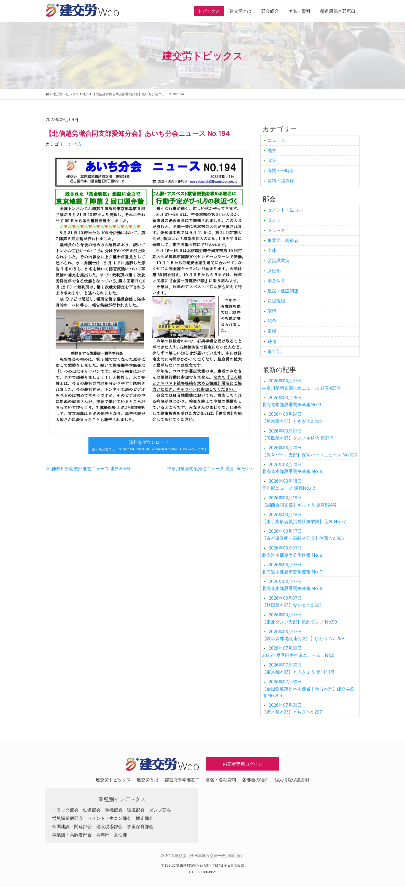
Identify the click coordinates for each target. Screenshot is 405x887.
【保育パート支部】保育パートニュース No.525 (309, 451)
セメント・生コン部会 (109, 818)
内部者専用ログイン (243, 764)
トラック (276, 230)
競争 (272, 321)
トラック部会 (65, 810)
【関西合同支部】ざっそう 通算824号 (299, 501)
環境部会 (136, 810)
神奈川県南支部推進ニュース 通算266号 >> (209, 469)
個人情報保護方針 (292, 780)
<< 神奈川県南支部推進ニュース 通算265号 (88, 469)
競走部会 (144, 818)
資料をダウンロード (149, 445)
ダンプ (274, 220)
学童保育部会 (140, 826)
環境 (272, 311)
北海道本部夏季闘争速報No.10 (292, 401)
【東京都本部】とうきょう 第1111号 (298, 668)
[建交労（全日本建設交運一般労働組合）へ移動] (47, 94)
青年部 (274, 351)
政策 (272, 160)
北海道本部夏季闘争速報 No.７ (292, 568)
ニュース (276, 140)
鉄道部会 (92, 810)
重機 (272, 331)
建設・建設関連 (283, 291)
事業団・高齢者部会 (72, 835)
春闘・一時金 (281, 170)
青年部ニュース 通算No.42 (288, 484)
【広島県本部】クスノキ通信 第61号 (298, 434)
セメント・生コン (285, 210)
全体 (272, 250)
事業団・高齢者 (283, 240)
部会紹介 (270, 11)
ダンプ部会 (160, 810)
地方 (77, 144)
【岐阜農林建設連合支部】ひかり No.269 (303, 635)
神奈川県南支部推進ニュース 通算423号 (301, 384)
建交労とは (240, 11)
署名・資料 (299, 11)
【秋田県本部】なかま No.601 (292, 601)
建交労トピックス (113, 780)
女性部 (274, 271)
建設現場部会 (109, 826)
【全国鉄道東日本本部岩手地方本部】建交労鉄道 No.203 (308, 688)
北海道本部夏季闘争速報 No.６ (292, 585)
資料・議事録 (281, 181)
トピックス (209, 11)
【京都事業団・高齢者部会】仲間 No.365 (303, 534)
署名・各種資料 (221, 780)
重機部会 (114, 810)
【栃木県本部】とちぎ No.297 (292, 708)
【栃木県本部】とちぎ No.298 (292, 417)
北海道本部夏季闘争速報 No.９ (292, 468)
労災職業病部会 (67, 818)
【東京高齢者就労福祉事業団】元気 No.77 (304, 518)
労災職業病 (279, 260)
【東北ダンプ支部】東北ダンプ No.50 (299, 618)
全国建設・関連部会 (72, 826)
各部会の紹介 (255, 780)
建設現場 (276, 301)
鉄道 (272, 341)
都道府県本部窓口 (337, 11)
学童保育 (276, 280)
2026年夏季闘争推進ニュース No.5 (298, 651)
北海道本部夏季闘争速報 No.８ (292, 551)
